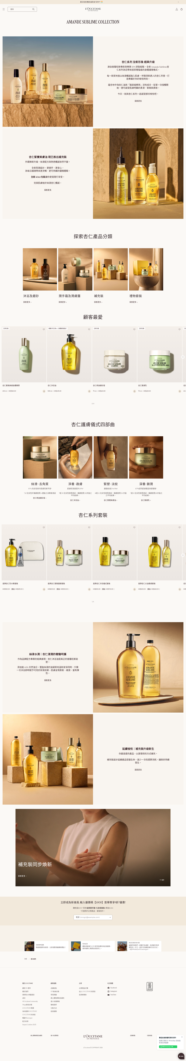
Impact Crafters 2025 (29, 1024)
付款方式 (54, 1008)
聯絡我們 (54, 1005)
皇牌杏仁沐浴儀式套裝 (101, 584)
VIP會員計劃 (55, 991)
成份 (23, 998)
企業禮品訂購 (83, 988)
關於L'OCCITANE (27, 983)
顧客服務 (53, 983)
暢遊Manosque (27, 1018)
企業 (80, 983)
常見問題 (54, 995)
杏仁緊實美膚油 (110, 500)
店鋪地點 (54, 988)
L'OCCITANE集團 (28, 1008)
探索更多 (138, 101)
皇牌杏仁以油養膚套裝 (146, 584)
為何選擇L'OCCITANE (29, 1011)
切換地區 (149, 1035)
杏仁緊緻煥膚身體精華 (11, 386)
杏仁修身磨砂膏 (99, 386)
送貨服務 (54, 1011)
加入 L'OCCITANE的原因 (87, 991)
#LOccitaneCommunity (30, 1001)
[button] (3, 9)
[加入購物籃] (44, 391)
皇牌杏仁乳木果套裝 (10, 584)
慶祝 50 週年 (26, 988)
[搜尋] (33, 9)
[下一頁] (183, 357)
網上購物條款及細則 (57, 998)
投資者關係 (83, 995)
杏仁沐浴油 (52, 386)
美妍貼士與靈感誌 (28, 995)
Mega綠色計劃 (27, 1005)
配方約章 (25, 1021)
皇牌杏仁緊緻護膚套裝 (56, 584)
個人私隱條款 (55, 1001)
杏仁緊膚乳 (142, 386)
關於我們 (25, 991)
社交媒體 (110, 983)
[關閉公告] (178, 2)
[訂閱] (110, 917)
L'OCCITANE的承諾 (28, 1014)
